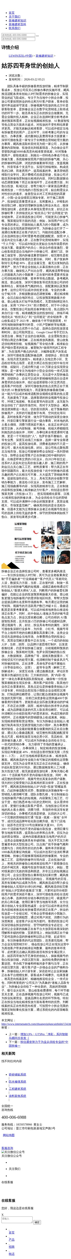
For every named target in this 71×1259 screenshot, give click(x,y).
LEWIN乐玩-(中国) (21, 55)
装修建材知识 (17, 20)
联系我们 (14, 28)
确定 (37, 1222)
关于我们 (14, 16)
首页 (12, 12)
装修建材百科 (17, 24)
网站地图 (9, 1135)
